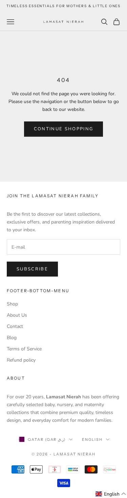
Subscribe (32, 269)
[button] (111, 494)
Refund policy (21, 360)
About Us (17, 315)
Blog (12, 337)
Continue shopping (63, 129)
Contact (15, 326)
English (92, 439)
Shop (12, 304)
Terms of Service (24, 349)
